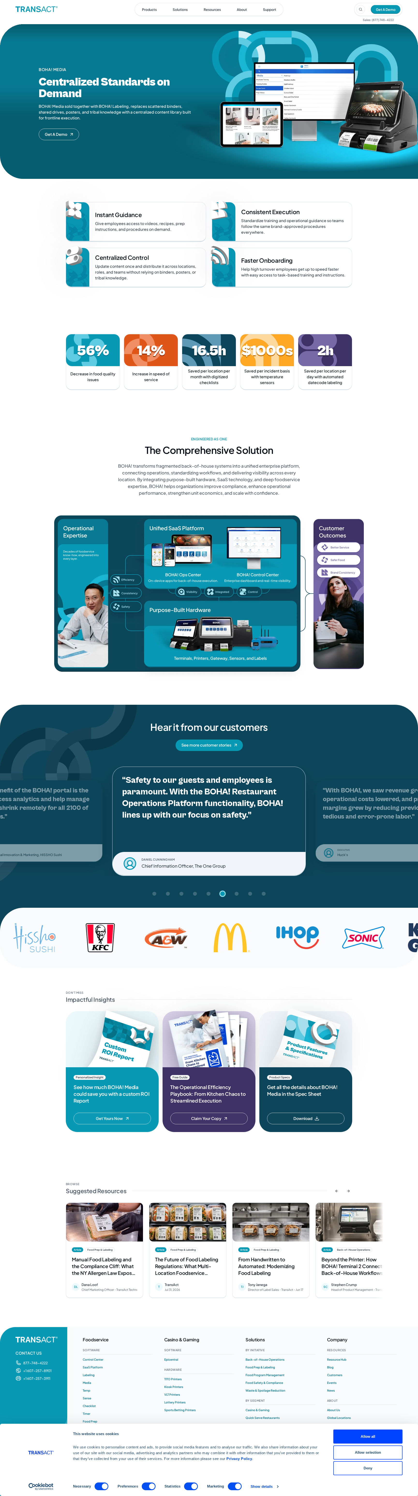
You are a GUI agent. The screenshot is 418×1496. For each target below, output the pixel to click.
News (331, 1390)
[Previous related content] (337, 1191)
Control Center (93, 1359)
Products (149, 9)
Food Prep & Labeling (260, 1367)
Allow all (368, 1436)
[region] (209, 1251)
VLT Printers (172, 1394)
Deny (368, 1468)
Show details (262, 1486)
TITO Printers (173, 1379)
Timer (86, 1414)
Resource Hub (336, 1359)
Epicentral (171, 1359)
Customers (334, 1375)
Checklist (89, 1406)
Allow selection (368, 1452)
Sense (87, 1398)
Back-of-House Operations (265, 1359)
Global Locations (339, 1418)
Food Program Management (265, 1375)
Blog (330, 1367)
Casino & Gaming (257, 1410)
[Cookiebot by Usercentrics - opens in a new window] (41, 1486)
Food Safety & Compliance (264, 1383)
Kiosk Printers (173, 1387)
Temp (86, 1390)
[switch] (149, 1486)
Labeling (89, 1375)
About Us (333, 1410)
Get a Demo (386, 9)
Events (331, 1383)
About (242, 9)
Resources (212, 9)
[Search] (360, 9)
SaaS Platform (93, 1367)
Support (269, 9)
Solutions (180, 9)
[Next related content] (348, 1191)
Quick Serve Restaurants (263, 1418)
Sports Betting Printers (180, 1410)
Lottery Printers (175, 1402)
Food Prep (90, 1421)
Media (87, 1383)
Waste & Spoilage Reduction (265, 1390)
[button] (59, 134)
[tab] (154, 893)
